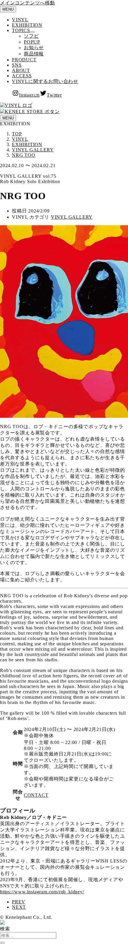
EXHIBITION (27, 25)
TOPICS (21, 30)
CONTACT (36, 795)
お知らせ (34, 47)
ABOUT (21, 70)
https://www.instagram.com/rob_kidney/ (42, 891)
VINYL (20, 19)
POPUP (32, 41)
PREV (18, 901)
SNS (16, 65)
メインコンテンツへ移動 (27, 2)
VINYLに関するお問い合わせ (45, 81)
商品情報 (34, 53)
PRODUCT (24, 59)
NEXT (19, 907)
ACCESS (22, 75)
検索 (5, 928)
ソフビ (31, 36)
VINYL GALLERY (72, 217)
